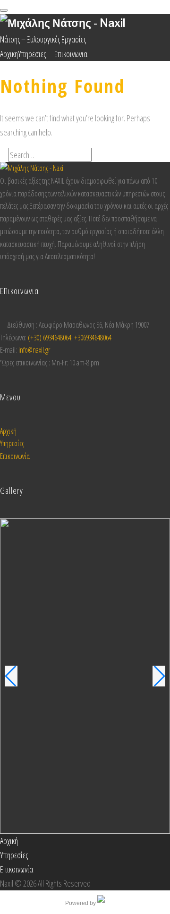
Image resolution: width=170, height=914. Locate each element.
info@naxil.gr (34, 350)
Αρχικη (9, 53)
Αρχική (8, 431)
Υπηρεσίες (12, 443)
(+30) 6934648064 (49, 337)
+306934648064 (92, 337)
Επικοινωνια (70, 53)
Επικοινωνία (15, 456)
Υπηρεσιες (32, 53)
